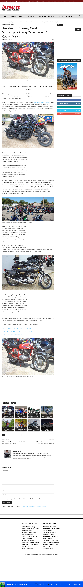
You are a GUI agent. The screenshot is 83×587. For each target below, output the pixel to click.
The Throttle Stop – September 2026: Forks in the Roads (30, 528)
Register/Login (5, 1)
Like (79, 100)
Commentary (25, 540)
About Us (48, 1)
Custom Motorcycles (10, 435)
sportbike (26, 185)
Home (3, 22)
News (12, 24)
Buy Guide (51, 16)
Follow (78, 103)
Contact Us (54, 1)
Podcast (60, 16)
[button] (79, 16)
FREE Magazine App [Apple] (15, 1)
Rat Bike (18, 435)
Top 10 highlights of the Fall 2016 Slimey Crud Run (17, 329)
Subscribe (77, 113)
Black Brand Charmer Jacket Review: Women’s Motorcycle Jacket (44, 442)
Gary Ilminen (5, 39)
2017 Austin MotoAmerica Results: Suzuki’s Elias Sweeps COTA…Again (13, 442)
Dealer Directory (72, 1)
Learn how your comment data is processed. (34, 506)
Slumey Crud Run (26, 435)
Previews (13, 16)
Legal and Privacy (40, 1)
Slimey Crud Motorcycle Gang (41, 102)
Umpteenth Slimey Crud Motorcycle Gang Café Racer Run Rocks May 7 (26, 32)
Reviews (21, 16)
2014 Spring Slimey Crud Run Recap (13, 335)
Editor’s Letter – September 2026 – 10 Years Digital (29, 536)
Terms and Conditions (62, 1)
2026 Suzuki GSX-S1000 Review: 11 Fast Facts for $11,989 (30, 544)
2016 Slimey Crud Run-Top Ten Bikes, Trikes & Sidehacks (19, 332)
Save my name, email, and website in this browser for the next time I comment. (24, 499)
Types (4, 16)
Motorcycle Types (10, 22)
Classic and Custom (20, 22)
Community (31, 16)
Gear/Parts (42, 16)
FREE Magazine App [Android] (28, 1)
